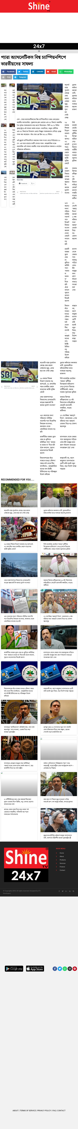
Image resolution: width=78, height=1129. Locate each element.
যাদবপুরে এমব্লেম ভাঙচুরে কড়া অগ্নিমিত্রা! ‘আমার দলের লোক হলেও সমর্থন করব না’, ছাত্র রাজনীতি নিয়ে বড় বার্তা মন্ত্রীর (18, 765)
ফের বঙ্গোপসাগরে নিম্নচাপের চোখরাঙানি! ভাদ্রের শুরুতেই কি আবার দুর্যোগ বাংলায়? (48, 401)
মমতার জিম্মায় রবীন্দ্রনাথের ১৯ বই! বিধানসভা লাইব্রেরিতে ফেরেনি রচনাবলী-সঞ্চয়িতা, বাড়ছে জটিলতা (67, 403)
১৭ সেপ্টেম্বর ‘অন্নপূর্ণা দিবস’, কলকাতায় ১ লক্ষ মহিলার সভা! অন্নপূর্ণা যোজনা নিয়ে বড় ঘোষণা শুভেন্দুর (68, 421)
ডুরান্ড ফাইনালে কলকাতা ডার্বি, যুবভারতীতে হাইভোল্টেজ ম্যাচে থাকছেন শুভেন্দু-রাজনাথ (68, 368)
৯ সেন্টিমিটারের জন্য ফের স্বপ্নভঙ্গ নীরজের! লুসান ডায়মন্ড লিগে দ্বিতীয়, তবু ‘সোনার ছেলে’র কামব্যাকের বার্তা (18, 802)
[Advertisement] (39, 28)
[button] (39, 51)
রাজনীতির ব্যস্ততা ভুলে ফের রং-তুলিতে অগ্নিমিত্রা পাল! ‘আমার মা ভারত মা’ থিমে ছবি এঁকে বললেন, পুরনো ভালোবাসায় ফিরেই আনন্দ (48, 445)
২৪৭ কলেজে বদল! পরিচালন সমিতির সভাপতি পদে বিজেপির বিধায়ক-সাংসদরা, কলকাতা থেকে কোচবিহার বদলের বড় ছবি (68, 224)
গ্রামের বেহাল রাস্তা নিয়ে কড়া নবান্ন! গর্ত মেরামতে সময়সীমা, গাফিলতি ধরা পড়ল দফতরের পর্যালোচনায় (16, 812)
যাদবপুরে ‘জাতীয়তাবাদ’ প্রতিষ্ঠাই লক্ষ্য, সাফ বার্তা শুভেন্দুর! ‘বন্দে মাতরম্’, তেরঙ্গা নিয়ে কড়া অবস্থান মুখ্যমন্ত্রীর (19, 729)
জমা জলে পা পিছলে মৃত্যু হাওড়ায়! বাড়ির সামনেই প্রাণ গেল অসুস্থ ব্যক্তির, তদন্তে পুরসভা (58, 800)
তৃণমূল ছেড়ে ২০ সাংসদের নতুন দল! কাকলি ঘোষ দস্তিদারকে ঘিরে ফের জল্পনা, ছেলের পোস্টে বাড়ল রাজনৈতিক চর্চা (57, 729)
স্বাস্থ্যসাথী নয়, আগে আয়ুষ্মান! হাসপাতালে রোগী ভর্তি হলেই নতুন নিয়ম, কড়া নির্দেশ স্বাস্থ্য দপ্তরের (68, 463)
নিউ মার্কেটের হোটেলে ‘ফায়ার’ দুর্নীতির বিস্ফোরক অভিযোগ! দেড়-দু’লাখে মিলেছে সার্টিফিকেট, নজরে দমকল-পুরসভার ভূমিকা (68, 385)
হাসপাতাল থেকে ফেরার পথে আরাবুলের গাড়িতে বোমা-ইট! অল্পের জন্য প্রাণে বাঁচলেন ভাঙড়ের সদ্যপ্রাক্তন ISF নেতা (68, 442)
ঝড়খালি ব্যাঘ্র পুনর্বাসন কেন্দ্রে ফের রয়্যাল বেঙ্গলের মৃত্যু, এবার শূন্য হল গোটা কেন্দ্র (68, 101)
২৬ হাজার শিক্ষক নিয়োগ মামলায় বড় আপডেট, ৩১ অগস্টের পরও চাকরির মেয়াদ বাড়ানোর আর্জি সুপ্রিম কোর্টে (68, 143)
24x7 (39, 46)
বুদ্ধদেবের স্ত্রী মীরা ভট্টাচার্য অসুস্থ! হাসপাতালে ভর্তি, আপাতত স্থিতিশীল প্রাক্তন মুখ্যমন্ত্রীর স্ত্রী (58, 836)
